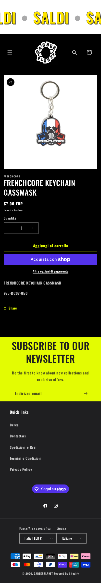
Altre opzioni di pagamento (50, 271)
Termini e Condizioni (26, 458)
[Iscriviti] (85, 393)
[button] (9, 52)
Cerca (14, 424)
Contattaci (18, 435)
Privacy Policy (21, 469)
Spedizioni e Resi (23, 447)
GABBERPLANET (43, 573)
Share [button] (13, 307)
